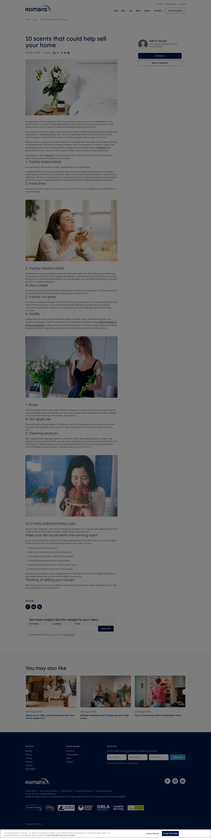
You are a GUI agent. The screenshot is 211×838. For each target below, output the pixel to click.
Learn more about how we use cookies (60, 835)
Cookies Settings (152, 833)
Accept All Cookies (170, 833)
